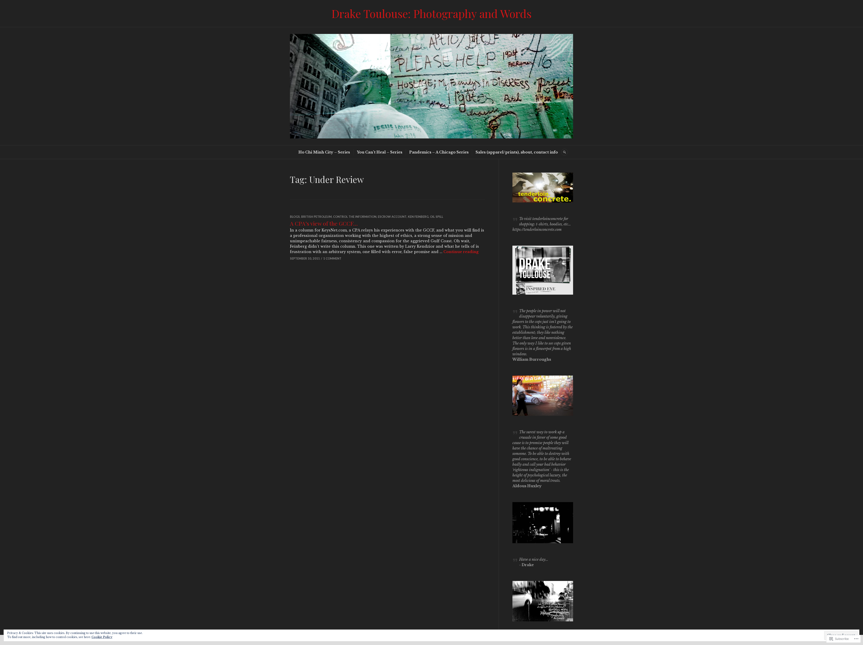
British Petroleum (316, 216)
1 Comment (332, 258)
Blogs (295, 216)
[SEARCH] (564, 152)
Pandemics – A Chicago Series (439, 152)
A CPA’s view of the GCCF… (324, 223)
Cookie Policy (101, 637)
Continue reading (461, 251)
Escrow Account (392, 216)
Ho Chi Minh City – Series (324, 152)
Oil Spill (436, 216)
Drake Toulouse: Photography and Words (431, 13)
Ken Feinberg (418, 216)
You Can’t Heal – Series (379, 152)
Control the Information (354, 216)
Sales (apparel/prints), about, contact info (517, 152)
